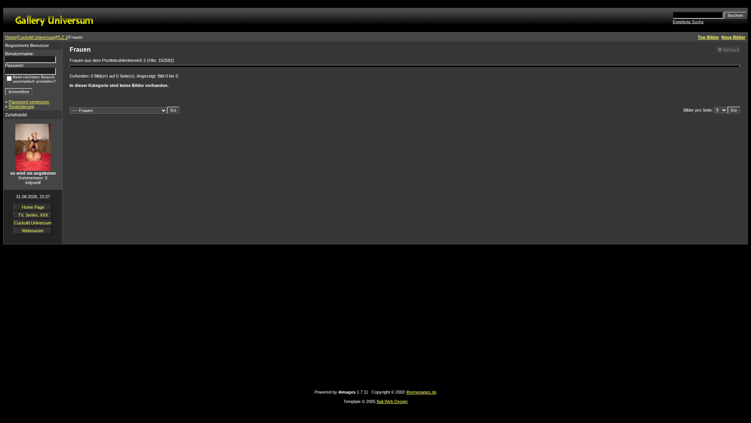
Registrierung (21, 106)
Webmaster (33, 230)
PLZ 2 (62, 37)
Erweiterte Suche (688, 22)
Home (10, 37)
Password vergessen (29, 101)
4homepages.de (421, 392)
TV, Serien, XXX (33, 215)
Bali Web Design (392, 401)
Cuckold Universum (36, 37)
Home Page (33, 207)
